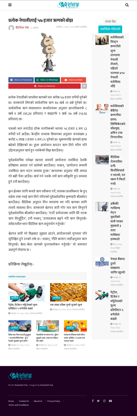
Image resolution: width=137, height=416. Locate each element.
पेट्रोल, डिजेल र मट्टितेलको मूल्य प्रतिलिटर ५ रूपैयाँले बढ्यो (22, 307)
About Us (38, 401)
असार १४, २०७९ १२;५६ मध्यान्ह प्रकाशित (116, 192)
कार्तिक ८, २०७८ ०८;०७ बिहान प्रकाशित (71, 27)
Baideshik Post (21, 385)
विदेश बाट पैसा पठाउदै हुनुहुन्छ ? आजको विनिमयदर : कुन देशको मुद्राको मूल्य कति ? (19, 338)
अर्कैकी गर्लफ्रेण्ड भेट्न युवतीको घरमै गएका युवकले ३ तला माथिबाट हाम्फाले (116, 221)
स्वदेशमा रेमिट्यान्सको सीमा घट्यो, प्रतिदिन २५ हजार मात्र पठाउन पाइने (74, 338)
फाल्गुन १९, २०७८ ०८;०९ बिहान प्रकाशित (46, 347)
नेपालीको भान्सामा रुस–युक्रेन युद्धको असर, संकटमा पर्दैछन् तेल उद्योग (47, 338)
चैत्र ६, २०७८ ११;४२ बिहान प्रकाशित (116, 248)
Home (11, 401)
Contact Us (24, 401)
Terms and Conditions (18, 405)
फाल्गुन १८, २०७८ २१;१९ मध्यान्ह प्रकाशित (74, 347)
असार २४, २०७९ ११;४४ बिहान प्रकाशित (116, 146)
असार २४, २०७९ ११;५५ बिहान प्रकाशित (116, 95)
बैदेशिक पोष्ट (22, 27)
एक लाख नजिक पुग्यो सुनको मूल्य (66, 305)
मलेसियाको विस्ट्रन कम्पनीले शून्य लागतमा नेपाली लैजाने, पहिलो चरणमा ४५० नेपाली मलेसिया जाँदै (117, 62)
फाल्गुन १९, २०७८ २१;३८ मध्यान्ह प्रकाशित (26, 313)
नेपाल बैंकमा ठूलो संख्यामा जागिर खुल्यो (117, 266)
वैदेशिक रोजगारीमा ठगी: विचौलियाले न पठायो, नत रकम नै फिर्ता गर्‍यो (117, 171)
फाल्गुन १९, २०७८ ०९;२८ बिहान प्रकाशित (18, 347)
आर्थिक (35, 28)
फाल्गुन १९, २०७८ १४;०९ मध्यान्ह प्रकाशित (68, 309)
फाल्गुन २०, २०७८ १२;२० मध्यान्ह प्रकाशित (116, 281)
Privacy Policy (53, 401)
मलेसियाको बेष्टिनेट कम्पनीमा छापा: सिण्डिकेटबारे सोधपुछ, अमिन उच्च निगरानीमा (117, 122)
